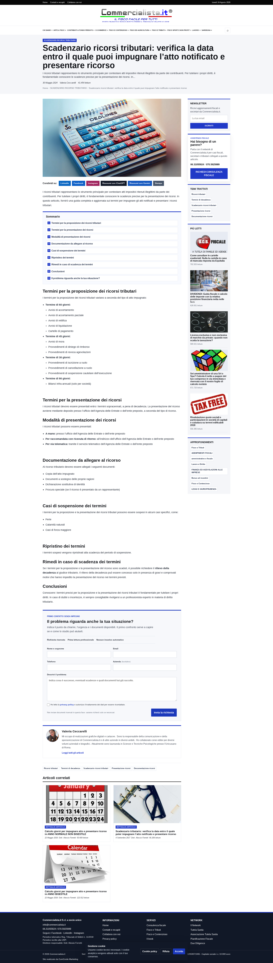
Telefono (51, 661)
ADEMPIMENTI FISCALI (202, 453)
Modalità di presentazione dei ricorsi (69, 237)
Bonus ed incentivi (200, 478)
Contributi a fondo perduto (80, 30)
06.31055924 (197, 164)
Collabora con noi (74, 2)
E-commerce (101, 30)
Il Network (196, 925)
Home (45, 2)
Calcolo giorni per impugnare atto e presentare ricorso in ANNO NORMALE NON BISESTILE (76, 832)
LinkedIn (64, 183)
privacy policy (67, 704)
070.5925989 (213, 164)
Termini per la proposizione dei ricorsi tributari (74, 223)
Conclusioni (56, 271)
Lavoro (195, 30)
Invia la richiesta (164, 712)
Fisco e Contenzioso (118, 30)
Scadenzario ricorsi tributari (95, 768)
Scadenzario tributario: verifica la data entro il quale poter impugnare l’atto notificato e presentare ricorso (146, 832)
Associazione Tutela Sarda (204, 934)
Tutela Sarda (197, 930)
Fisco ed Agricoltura (139, 30)
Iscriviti (209, 126)
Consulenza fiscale (156, 925)
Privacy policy (110, 939)
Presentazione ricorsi (121, 768)
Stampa (158, 183)
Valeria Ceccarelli (68, 82)
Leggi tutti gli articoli (73, 753)
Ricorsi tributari (51, 768)
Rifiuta (166, 951)
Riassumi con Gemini (140, 183)
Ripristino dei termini (61, 257)
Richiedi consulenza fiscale (209, 173)
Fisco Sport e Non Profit (178, 30)
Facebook (78, 183)
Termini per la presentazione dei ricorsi (70, 230)
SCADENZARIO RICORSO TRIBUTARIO (68, 88)
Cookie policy (149, 951)
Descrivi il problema (56, 674)
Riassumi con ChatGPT (113, 183)
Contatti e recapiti (57, 2)
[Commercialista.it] (136, 15)
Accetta (179, 951)
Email (115, 648)
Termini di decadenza (70, 768)
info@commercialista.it (54, 925)
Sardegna (206, 30)
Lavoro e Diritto (198, 464)
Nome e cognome (55, 648)
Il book (150, 939)
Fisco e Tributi (158, 30)
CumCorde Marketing (68, 959)
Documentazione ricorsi (144, 768)
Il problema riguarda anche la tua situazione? (74, 278)
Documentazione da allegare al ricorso (70, 243)
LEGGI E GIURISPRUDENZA (204, 489)
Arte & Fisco (59, 30)
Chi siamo (47, 30)
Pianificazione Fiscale (202, 939)
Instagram (93, 183)
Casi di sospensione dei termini (66, 250)
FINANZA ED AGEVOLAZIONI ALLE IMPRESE (207, 471)
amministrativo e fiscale (202, 459)
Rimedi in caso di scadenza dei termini (70, 264)
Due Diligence (198, 943)
